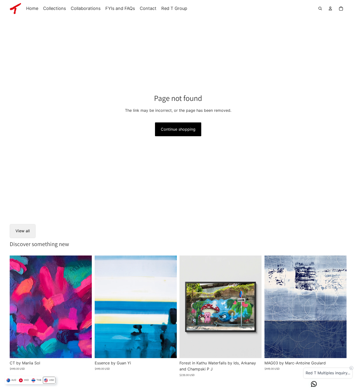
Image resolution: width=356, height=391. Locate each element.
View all (22, 230)
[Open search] (320, 8)
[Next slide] (84, 306)
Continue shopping (178, 129)
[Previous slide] (17, 306)
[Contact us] (314, 384)
